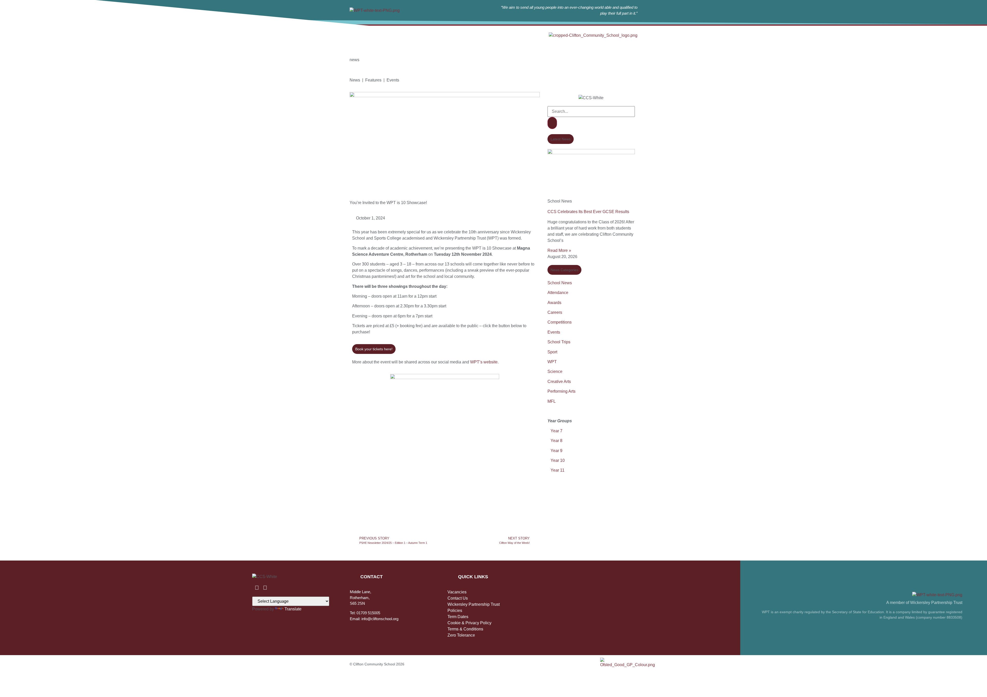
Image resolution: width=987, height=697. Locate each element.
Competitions (559, 322)
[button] (560, 139)
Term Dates (457, 617)
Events (553, 332)
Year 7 (556, 431)
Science (554, 371)
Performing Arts (561, 391)
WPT (552, 362)
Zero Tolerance (461, 635)
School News (559, 283)
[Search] (552, 123)
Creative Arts (559, 381)
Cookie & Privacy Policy (469, 623)
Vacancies (457, 592)
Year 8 (556, 440)
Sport (552, 352)
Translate (293, 609)
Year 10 (558, 460)
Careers (554, 312)
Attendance (557, 292)
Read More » (559, 250)
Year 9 (556, 450)
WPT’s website (484, 362)
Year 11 (557, 470)
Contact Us (457, 598)
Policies (454, 610)
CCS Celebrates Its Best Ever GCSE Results (588, 211)
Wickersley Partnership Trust (473, 604)
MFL (551, 401)
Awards (554, 302)
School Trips (558, 342)
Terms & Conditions (465, 629)
